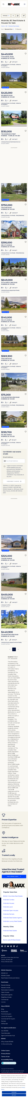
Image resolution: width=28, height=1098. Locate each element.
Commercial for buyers (8, 1019)
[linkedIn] (14, 946)
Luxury (3, 1002)
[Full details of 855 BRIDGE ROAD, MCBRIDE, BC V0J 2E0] (14, 80)
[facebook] (2, 946)
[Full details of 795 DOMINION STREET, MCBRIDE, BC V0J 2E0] (14, 119)
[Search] (3, 4)
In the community (6, 1044)
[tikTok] (17, 946)
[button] (14, 1063)
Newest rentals (5, 987)
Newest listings (5, 985)
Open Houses (10, 910)
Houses (8, 903)
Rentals (8, 914)
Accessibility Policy (7, 1059)
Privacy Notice (5, 1053)
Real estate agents (6, 994)
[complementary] (14, 1063)
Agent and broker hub (8, 1035)
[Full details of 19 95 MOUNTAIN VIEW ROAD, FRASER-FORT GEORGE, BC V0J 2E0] (14, 382)
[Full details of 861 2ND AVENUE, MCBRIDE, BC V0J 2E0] (14, 419)
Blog (2, 1009)
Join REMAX (4, 1031)
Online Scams (5, 1050)
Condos (8, 900)
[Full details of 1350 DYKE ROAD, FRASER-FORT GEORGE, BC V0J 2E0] (14, 192)
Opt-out (14, 1095)
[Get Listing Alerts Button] (24, 15)
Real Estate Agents (12, 918)
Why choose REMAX (7, 1041)
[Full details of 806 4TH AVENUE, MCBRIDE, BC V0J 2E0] (14, 582)
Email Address (8, 457)
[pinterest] (11, 946)
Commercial (4, 999)
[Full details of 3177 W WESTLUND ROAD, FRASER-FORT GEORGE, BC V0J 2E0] (14, 267)
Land (8, 907)
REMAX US (4, 973)
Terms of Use (5, 1056)
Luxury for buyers (6, 1016)
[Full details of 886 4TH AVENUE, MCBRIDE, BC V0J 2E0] (14, 230)
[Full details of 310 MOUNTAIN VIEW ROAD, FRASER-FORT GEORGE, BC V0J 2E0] (14, 619)
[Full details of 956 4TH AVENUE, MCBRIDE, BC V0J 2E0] (14, 305)
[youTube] (8, 946)
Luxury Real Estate (12, 921)
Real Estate (13, 896)
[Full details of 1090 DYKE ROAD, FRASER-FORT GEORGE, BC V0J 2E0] (14, 343)
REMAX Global (5, 975)
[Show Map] (18, 15)
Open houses (5, 992)
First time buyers (6, 1014)
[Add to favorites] (25, 53)
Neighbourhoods (6, 997)
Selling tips (4, 1023)
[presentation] (14, 41)
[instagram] (5, 946)
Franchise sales (5, 1033)
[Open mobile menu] (24, 4)
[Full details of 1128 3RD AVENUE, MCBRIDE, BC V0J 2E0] (14, 543)
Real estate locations (7, 990)
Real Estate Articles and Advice (10, 978)
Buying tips (4, 1011)
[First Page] (10, 649)
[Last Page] (18, 649)
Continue (13, 1092)
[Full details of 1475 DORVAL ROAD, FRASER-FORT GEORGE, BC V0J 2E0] (14, 41)
